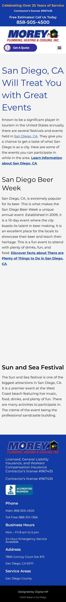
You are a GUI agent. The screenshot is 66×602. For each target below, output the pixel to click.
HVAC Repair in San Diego (33, 597)
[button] (59, 48)
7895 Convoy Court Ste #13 (25, 557)
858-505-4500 (33, 22)
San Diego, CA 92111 (19, 563)
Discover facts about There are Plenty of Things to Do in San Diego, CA (33, 258)
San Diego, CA (26, 136)
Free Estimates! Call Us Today (33, 17)
